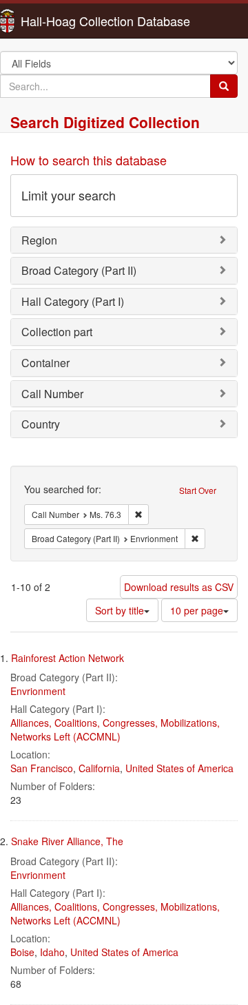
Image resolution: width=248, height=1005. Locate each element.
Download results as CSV (179, 587)
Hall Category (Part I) (72, 301)
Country (40, 424)
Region (39, 240)
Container (45, 363)
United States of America (179, 768)
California (99, 768)
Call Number (52, 394)
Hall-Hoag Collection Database (62, 21)
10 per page (196, 610)
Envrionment (37, 691)
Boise (22, 952)
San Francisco (41, 768)
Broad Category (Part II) (78, 270)
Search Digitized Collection (105, 122)
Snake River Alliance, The (67, 841)
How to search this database (88, 160)
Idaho (52, 952)
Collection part (56, 332)
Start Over (197, 490)
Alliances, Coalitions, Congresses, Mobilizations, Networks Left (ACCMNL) (115, 729)
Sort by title (119, 610)
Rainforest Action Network (67, 658)
